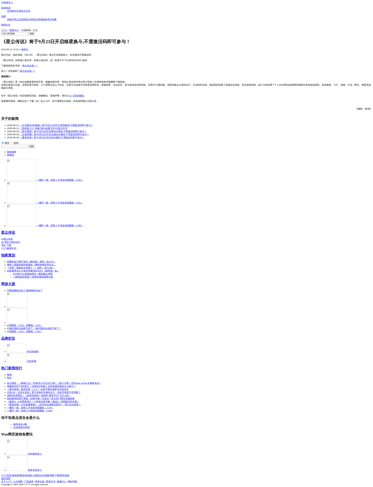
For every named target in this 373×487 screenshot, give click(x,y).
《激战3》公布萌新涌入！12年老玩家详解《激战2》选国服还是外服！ (43, 401)
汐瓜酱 (53, 19)
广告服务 (29, 481)
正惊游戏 (22, 19)
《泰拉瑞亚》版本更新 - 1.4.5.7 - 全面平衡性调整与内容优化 (37, 389)
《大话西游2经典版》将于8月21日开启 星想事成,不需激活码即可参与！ (56, 125)
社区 (41, 475)
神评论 (24, 49)
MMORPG (15, 242)
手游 (18, 11)
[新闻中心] (7, 2)
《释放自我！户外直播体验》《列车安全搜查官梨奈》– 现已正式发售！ (44, 404)
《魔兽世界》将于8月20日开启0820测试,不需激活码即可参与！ (52, 137)
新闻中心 (14, 30)
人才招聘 (18, 481)
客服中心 (61, 481)
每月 (9, 378)
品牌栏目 (8, 338)
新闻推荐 (11, 152)
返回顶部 (5, 478)
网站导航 (72, 481)
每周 (9, 374)
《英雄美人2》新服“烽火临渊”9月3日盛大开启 (43, 128)
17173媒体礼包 (8, 248)
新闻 (16, 143)
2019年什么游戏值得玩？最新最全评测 (32, 274)
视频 (47, 475)
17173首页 (6, 475)
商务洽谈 (39, 481)
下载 (8, 245)
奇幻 (7, 242)
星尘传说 (8, 232)
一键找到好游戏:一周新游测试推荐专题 (33, 277)
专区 (3, 245)
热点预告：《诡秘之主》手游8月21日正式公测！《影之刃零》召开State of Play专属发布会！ (54, 383)
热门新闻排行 (11, 368)
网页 (7, 143)
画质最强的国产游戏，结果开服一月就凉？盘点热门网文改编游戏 (41, 398)
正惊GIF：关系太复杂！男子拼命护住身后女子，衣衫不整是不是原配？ (44, 392)
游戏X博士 (12, 19)
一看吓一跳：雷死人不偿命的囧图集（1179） (30, 407)
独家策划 (8, 255)
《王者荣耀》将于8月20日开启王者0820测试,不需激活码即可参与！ (54, 134)
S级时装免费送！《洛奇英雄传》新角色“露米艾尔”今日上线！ (39, 395)
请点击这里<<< (30, 65)
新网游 (10, 155)
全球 (9, 11)
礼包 (28, 11)
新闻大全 (5, 25)
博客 (52, 475)
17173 (4, 30)
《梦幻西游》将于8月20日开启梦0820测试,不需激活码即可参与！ (53, 131)
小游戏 (35, 475)
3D (2, 242)
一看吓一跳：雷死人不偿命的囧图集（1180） (30, 410)
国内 (14, 11)
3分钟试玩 (32, 19)
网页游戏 (64, 475)
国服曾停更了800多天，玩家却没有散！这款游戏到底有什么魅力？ (41, 386)
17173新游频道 (76, 95)
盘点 (23, 11)
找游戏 (28, 475)
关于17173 (6, 481)
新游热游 (5, 8)
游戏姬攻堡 (44, 19)
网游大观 (8, 284)
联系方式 (50, 481)
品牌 (3, 16)
